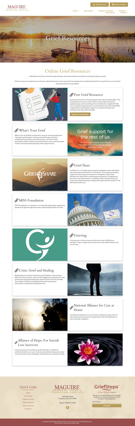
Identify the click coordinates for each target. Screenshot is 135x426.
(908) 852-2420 (70, 403)
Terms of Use (67, 423)
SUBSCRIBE (106, 405)
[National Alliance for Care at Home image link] (40, 315)
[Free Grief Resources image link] (40, 104)
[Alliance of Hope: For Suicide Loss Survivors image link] (95, 350)
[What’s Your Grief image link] (95, 140)
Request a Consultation (80, 114)
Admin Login (75, 423)
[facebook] (67, 408)
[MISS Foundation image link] (95, 210)
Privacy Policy (59, 423)
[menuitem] (76, 11)
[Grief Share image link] (40, 175)
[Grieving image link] (40, 245)
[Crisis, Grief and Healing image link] (95, 280)
